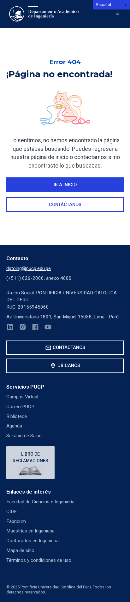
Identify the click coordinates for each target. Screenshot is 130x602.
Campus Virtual (22, 397)
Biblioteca (16, 416)
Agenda (14, 426)
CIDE (11, 511)
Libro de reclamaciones (30, 457)
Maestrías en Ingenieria (30, 531)
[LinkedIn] (10, 328)
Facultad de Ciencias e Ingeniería (40, 502)
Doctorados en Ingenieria (32, 541)
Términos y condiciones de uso (38, 560)
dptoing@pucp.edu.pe (28, 268)
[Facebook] (35, 328)
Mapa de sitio (20, 550)
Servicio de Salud (24, 436)
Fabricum (16, 521)
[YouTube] (48, 328)
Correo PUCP (20, 406)
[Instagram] (23, 328)
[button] (117, 14)
